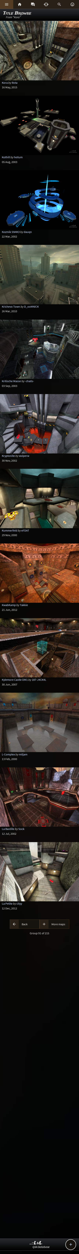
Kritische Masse (11, 381)
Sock (21, 829)
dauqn (28, 232)
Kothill (6, 157)
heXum (18, 157)
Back (25, 924)
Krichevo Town (11, 306)
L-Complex (8, 754)
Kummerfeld (9, 530)
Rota (14, 82)
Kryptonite (8, 456)
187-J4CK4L (39, 679)
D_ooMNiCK (31, 306)
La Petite (7, 903)
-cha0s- (29, 381)
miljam (23, 754)
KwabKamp (9, 605)
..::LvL (36, 1243)
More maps (58, 924)
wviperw (24, 456)
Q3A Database (41, 1247)
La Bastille (8, 829)
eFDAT (25, 530)
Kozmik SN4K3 (11, 232)
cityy (19, 903)
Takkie (24, 605)
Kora (5, 82)
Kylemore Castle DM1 (15, 679)
